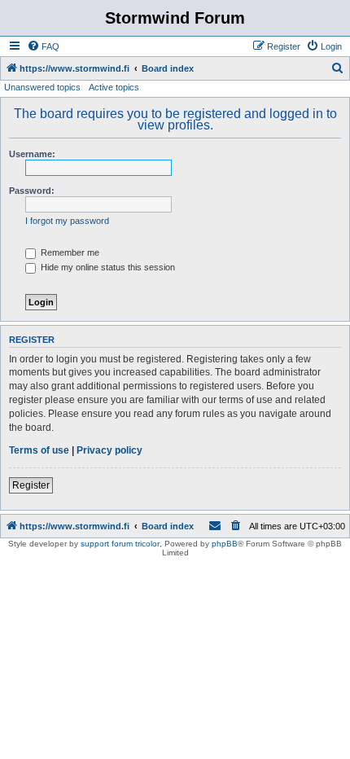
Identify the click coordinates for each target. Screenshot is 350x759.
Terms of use (39, 450)
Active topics (114, 87)
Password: (32, 190)
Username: (32, 154)
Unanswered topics (42, 87)
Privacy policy (109, 450)
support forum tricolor (120, 543)
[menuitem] (43, 46)
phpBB (225, 543)
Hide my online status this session (106, 267)
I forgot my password (67, 221)
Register (31, 485)
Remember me (68, 252)
